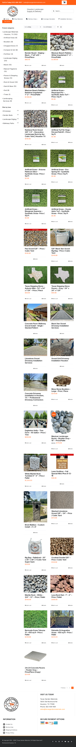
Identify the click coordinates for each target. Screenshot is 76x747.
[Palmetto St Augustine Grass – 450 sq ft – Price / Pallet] (62, 619)
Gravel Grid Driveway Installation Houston (60, 359)
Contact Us (9, 724)
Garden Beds (8, 115)
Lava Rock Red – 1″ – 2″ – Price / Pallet (61, 596)
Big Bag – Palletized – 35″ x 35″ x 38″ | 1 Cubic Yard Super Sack (35, 559)
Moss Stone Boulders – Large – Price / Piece (61, 390)
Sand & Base (8, 86)
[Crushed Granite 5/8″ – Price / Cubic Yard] (62, 546)
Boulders (7, 42)
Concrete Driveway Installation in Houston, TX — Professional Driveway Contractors (34, 396)
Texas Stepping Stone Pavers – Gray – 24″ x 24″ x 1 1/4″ (60, 288)
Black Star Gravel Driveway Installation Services (60, 326)
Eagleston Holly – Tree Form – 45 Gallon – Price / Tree (35, 432)
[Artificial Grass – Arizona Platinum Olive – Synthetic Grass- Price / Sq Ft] (35, 158)
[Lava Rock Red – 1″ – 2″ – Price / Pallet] (62, 584)
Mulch (6, 65)
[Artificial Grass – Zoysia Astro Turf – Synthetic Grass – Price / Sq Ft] (62, 198)
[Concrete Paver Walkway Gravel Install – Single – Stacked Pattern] (35, 312)
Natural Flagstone (10, 69)
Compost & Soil (9, 50)
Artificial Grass (9, 38)
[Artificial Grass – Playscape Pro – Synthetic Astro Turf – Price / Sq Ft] (62, 79)
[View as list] (60, 26)
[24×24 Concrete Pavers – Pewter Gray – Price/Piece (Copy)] (35, 656)
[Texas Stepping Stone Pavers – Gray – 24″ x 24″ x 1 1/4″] (62, 275)
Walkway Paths (8, 123)
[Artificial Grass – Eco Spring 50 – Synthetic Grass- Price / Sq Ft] (62, 158)
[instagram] (59, 741)
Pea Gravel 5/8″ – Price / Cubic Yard (35, 250)
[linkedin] (68, 741)
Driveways (7, 111)
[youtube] (65, 741)
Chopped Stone (9, 46)
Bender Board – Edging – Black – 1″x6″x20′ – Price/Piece (35, 55)
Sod (5, 90)
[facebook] (53, 741)
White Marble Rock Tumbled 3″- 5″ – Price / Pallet (35, 476)
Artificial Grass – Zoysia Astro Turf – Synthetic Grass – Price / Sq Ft (61, 211)
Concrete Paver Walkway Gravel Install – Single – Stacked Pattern (35, 326)
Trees (6, 94)
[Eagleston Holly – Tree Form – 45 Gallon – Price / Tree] (35, 419)
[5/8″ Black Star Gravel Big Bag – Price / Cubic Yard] (62, 237)
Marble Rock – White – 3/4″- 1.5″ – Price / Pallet (35, 596)
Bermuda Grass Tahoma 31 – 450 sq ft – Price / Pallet (35, 632)
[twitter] (56, 741)
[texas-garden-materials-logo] (12, 7)
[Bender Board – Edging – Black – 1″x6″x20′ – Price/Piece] (35, 41)
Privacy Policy (10, 733)
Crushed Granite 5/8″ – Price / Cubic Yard (61, 558)
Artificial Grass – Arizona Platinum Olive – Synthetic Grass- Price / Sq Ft (35, 172)
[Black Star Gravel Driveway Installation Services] (62, 312)
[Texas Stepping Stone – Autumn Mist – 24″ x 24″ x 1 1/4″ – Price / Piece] (35, 275)
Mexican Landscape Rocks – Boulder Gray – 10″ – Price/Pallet (61, 438)
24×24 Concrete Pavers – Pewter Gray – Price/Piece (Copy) (35, 670)
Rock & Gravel (9, 82)
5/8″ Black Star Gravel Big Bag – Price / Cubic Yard (60, 251)
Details (44, 65)
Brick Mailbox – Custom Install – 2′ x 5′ (34, 526)
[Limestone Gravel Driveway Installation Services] (35, 347)
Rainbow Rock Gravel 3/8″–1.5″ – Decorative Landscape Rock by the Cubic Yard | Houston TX (35, 133)
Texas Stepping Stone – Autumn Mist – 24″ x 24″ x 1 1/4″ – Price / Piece (35, 288)
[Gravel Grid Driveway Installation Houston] (62, 347)
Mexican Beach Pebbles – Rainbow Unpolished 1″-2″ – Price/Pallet (35, 92)
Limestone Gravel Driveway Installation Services (33, 360)
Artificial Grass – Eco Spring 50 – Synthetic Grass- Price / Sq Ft (60, 171)
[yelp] (71, 741)
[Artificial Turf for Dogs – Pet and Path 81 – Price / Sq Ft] (62, 119)
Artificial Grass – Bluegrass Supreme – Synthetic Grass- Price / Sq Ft (35, 212)
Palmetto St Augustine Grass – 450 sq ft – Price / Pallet (61, 632)
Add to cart (28, 65)
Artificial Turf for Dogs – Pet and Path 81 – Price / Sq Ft (61, 132)
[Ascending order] (40, 26)
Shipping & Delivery (11, 730)
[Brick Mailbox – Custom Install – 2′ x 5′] (35, 506)
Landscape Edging (10, 58)
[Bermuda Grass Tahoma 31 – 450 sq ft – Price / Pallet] (35, 619)
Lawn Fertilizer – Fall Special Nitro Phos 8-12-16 (61, 473)
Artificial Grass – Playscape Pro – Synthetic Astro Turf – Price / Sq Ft (60, 93)
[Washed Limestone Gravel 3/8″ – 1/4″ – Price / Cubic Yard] (62, 500)
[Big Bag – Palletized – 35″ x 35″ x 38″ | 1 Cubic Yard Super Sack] (35, 546)
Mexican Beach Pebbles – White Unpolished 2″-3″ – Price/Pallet (62, 55)
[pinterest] (62, 741)
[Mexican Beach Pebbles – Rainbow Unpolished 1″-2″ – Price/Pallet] (35, 79)
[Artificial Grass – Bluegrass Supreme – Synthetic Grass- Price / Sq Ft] (35, 198)
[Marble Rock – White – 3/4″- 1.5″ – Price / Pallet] (35, 584)
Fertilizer (7, 54)
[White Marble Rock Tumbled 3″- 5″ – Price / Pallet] (35, 462)
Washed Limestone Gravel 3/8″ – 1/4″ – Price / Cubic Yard (61, 513)
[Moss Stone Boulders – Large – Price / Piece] (62, 380)
